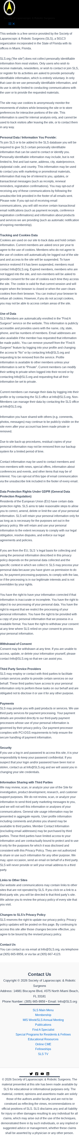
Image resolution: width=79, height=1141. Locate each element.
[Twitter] (31, 1074)
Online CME (43, 1044)
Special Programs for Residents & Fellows (43, 1034)
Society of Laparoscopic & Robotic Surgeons (29, 18)
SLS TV (43, 1054)
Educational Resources (43, 1039)
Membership (43, 1015)
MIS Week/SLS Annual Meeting (43, 1019)
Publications (43, 1024)
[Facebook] (36, 1074)
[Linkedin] (47, 1074)
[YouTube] (42, 1074)
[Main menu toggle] (12, 24)
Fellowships (43, 1049)
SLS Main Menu (43, 1010)
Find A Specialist (43, 1029)
